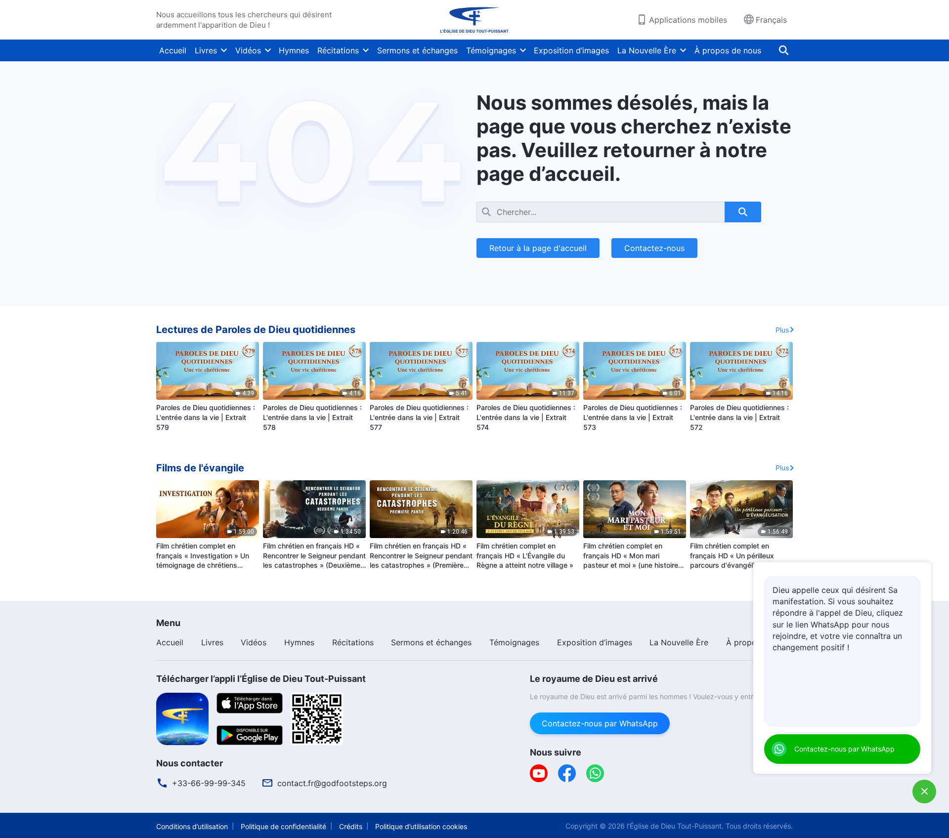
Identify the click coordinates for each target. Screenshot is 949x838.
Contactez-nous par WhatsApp (600, 723)
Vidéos (248, 50)
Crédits (350, 826)
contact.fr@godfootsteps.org (332, 783)
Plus (782, 330)
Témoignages (491, 50)
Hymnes (294, 50)
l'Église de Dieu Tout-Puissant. (675, 826)
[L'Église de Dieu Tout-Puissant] (474, 20)
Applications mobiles (688, 20)
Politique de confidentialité (283, 826)
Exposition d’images (571, 50)
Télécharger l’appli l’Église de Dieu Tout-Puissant (261, 678)
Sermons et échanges (417, 50)
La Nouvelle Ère (646, 50)
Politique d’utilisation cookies (421, 826)
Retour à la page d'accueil (538, 248)
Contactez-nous (654, 248)
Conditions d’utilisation (192, 826)
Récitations (338, 50)
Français (771, 20)
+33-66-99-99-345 (209, 783)
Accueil (172, 50)
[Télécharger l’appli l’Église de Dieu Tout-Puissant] (182, 718)
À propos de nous (727, 50)
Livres (206, 50)
